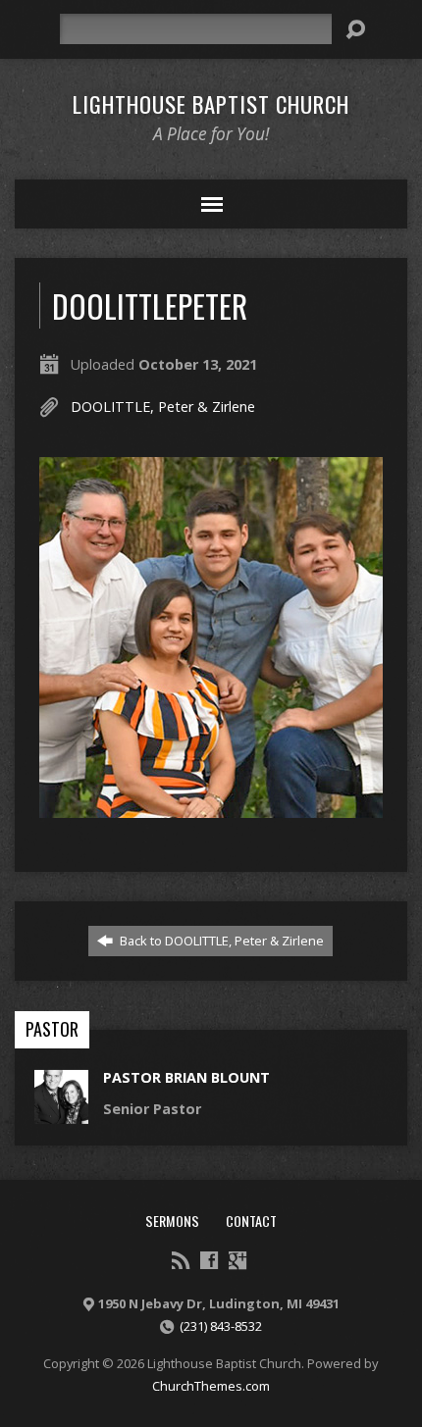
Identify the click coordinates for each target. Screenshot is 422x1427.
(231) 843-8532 (221, 1326)
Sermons (172, 1220)
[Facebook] (209, 1260)
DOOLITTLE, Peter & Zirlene (163, 406)
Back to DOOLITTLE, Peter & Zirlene (220, 940)
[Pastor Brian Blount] (61, 1112)
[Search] (355, 29)
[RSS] (180, 1260)
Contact (251, 1220)
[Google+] (237, 1260)
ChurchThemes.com (211, 1386)
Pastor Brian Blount (186, 1077)
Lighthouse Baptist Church (211, 104)
